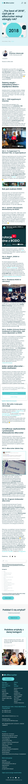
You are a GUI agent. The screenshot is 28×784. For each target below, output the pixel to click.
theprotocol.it (5, 765)
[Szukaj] (22, 3)
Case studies (5, 693)
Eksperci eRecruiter (7, 698)
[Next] (26, 651)
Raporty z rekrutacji (7, 744)
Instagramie (22, 551)
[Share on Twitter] (12, 556)
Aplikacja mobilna (6, 747)
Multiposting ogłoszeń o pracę (10, 735)
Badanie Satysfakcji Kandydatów (10, 749)
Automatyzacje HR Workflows (9, 737)
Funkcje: (4, 731)
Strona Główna (5, 41)
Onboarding (5, 745)
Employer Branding (7, 574)
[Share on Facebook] (10, 556)
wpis (22, 250)
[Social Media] (8, 777)
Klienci (5, 578)
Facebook (4, 551)
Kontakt (16, 686)
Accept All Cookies (14, 393)
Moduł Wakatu (6, 752)
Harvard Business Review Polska (12, 276)
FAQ (3, 700)
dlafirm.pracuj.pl (6, 762)
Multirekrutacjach (12, 401)
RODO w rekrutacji (12, 267)
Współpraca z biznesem (8, 734)
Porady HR (5, 581)
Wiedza (4, 687)
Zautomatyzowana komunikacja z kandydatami (14, 754)
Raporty (4, 691)
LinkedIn (10, 551)
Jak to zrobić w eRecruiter (8, 577)
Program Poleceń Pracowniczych (10, 742)
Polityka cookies (18, 695)
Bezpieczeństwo (6, 750)
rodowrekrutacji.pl (7, 363)
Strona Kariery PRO (7, 740)
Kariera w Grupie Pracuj (18, 689)
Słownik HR (6, 586)
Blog (9, 41)
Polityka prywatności (17, 692)
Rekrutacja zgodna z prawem (9, 583)
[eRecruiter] (8, 3)
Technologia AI (6, 739)
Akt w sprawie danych (17, 700)
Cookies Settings (14, 396)
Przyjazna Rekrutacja (7, 582)
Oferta (16, 682)
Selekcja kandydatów (7, 585)
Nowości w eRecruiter (7, 61)
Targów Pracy (19, 411)
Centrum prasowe (6, 696)
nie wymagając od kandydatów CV (11, 415)
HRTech (5, 575)
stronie (14, 177)
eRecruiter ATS (6, 686)
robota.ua (4, 767)
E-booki (4, 690)
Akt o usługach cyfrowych (18, 697)
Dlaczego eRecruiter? (5, 683)
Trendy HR (5, 589)
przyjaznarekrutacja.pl (7, 768)
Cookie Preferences (19, 702)
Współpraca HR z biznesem (9, 590)
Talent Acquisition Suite (8, 587)
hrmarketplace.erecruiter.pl (9, 763)
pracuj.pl (4, 760)
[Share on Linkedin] (15, 556)
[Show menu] (25, 3)
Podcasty (4, 695)
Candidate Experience (8, 572)
